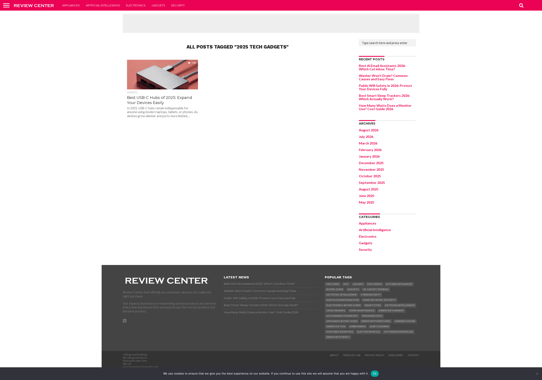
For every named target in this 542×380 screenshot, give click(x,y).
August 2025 (368, 189)
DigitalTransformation (342, 300)
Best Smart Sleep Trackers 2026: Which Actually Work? (384, 97)
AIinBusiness (357, 326)
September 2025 (372, 182)
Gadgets (158, 5)
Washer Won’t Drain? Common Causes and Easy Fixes (383, 77)
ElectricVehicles (368, 331)
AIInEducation (335, 326)
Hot (346, 284)
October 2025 (370, 176)
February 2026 (370, 150)
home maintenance (362, 310)
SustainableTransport (342, 316)
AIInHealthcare (405, 321)
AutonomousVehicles (398, 331)
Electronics (136, 5)
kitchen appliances (399, 284)
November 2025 (371, 169)
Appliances (71, 5)
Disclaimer (396, 355)
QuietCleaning (379, 326)
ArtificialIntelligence (400, 305)
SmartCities (373, 305)
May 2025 (366, 202)
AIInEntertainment (391, 310)
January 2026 (369, 156)
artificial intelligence (341, 294)
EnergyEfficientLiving (376, 321)
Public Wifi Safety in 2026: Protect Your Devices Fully (385, 87)
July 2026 (366, 137)
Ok (375, 373)
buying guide (334, 289)
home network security (379, 300)
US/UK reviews (335, 310)
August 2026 (368, 130)
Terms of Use (352, 355)
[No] (537, 374)
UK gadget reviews (376, 289)
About (334, 355)
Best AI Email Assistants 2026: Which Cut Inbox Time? (382, 67)
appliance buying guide (341, 321)
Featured (332, 284)
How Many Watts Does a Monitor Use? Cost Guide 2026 (385, 107)
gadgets (353, 289)
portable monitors (339, 331)
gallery (358, 284)
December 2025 (371, 163)
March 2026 (368, 143)
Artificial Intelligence (103, 5)
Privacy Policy (374, 355)
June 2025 (366, 196)
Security (178, 5)
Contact (413, 355)
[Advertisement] (271, 23)
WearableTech (372, 316)
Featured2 (374, 284)
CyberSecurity (371, 294)
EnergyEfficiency (338, 337)
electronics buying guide (343, 305)
